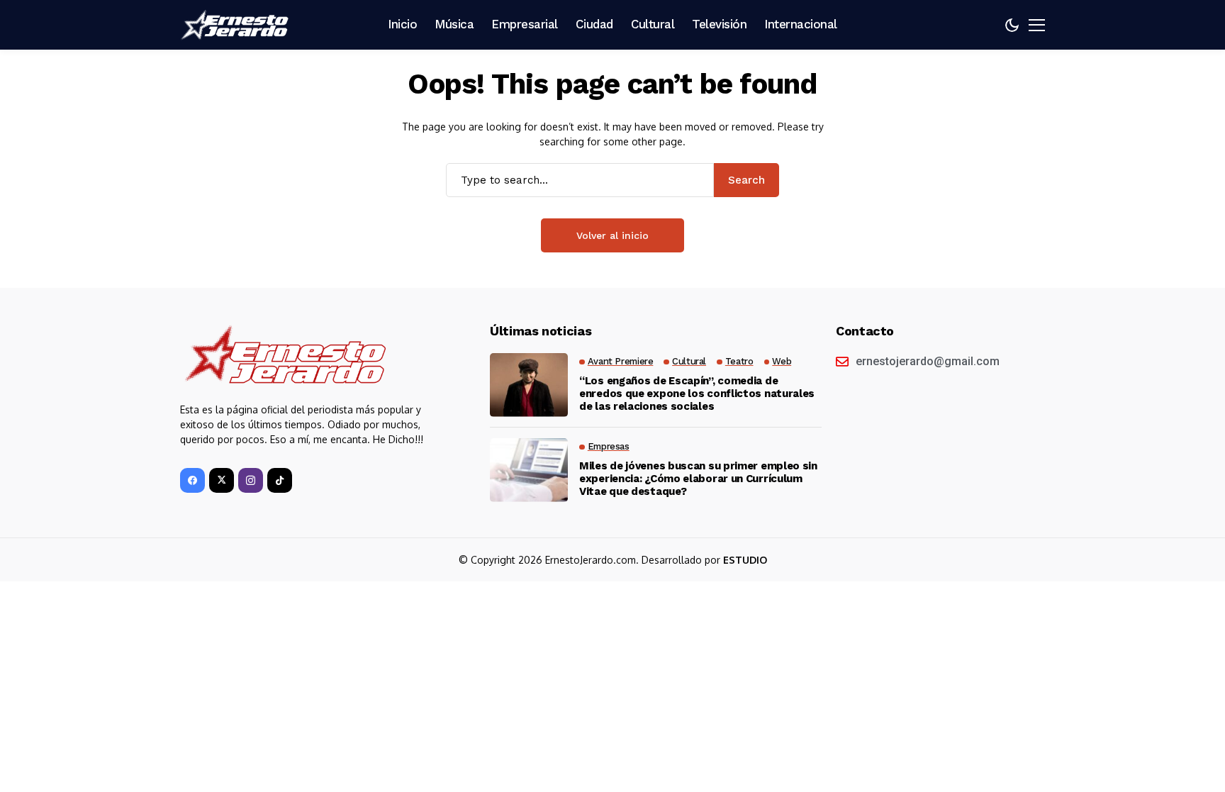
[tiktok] (279, 480)
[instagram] (250, 480)
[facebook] (192, 480)
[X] (221, 480)
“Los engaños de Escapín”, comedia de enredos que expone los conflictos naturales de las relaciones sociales (697, 393)
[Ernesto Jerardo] (236, 24)
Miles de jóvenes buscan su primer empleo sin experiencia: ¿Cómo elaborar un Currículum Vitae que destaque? (698, 478)
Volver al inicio (612, 235)
